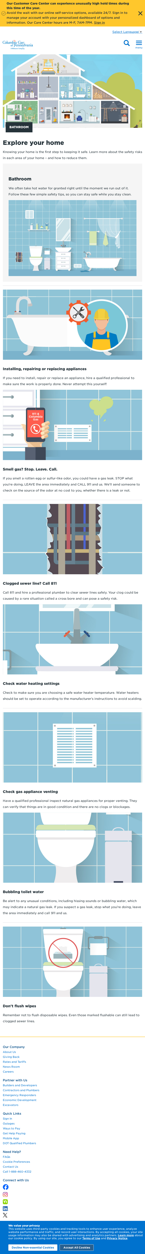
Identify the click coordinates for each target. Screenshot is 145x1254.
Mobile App (11, 1138)
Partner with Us (15, 1080)
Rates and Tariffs (14, 1061)
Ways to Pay (11, 1128)
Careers (8, 1071)
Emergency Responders (19, 1095)
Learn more (126, 1235)
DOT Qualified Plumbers (19, 1143)
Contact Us (10, 1166)
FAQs (6, 1156)
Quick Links (12, 1113)
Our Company (14, 1047)
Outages (9, 1123)
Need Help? (12, 1152)
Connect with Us (16, 1180)
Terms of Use (91, 1238)
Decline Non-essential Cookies (33, 1247)
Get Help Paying (14, 1133)
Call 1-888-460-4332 (17, 1171)
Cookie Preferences (16, 1161)
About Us (9, 1051)
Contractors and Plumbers (21, 1090)
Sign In (7, 1118)
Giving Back (11, 1056)
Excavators (10, 1105)
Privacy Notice (117, 1238)
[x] (5, 1186)
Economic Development (19, 1100)
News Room (11, 1066)
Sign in (99, 22)
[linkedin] (5, 1214)
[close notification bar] (140, 13)
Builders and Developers (20, 1085)
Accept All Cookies (76, 1247)
